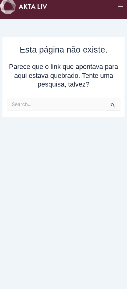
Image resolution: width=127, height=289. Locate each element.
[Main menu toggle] (120, 6)
